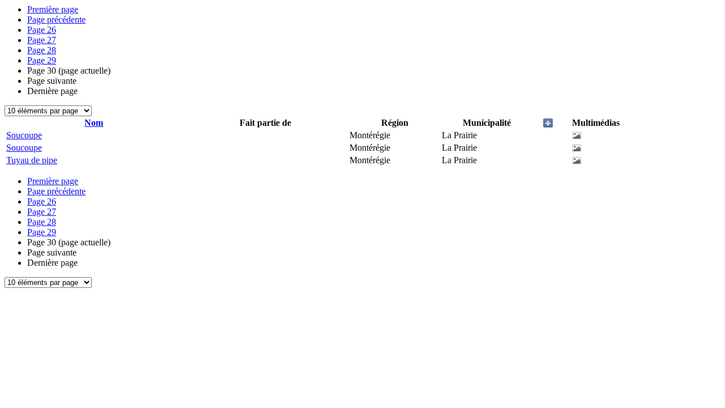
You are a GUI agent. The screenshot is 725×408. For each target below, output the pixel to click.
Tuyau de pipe (31, 160)
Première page (52, 9)
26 (41, 30)
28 (41, 50)
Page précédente (56, 19)
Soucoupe (24, 135)
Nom (93, 123)
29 (41, 60)
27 (41, 40)
